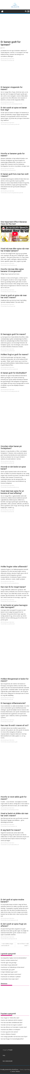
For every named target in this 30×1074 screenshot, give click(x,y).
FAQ (4, 1055)
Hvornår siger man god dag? (8, 962)
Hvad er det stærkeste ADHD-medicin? (11, 1020)
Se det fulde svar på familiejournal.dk (10, 809)
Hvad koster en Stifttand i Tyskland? (11, 976)
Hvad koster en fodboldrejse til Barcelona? (12, 967)
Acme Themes (16, 1071)
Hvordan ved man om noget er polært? (11, 1025)
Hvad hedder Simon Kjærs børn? (10, 979)
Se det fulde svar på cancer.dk (8, 306)
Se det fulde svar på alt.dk (7, 721)
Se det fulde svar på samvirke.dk (8, 601)
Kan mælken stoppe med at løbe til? (7, 944)
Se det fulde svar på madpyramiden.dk (10, 391)
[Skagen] (2, 11)
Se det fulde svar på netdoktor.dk (9, 265)
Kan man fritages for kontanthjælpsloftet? (12, 1039)
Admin (3, 48)
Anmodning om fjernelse (8, 58)
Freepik (10, 1050)
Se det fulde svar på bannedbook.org (10, 487)
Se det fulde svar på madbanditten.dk (10, 844)
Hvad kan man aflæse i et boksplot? (10, 1029)
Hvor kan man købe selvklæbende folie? (11, 1022)
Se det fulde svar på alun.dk (7, 60)
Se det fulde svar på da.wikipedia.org (9, 583)
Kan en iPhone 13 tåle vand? (23, 944)
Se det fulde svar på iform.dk (8, 350)
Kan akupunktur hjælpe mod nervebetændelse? (14, 958)
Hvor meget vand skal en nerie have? (11, 974)
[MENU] (28, 11)
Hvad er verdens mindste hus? (9, 960)
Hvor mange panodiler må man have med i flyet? (14, 1036)
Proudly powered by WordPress (9, 1069)
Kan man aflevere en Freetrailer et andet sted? (14, 1027)
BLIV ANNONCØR (7, 1061)
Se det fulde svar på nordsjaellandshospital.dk (12, 192)
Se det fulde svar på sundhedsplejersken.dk (11, 104)
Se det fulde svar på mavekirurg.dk (9, 742)
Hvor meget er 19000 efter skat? (10, 1018)
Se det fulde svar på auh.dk (7, 511)
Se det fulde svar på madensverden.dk (10, 124)
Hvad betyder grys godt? (8, 969)
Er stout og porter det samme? (9, 1032)
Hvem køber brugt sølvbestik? (9, 965)
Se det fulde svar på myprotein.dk (9, 938)
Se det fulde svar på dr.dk (7, 699)
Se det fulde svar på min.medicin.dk (9, 369)
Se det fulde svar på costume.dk (8, 291)
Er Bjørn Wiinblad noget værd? (9, 972)
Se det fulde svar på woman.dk (8, 170)
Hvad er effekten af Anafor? (8, 1034)
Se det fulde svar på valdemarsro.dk (9, 920)
